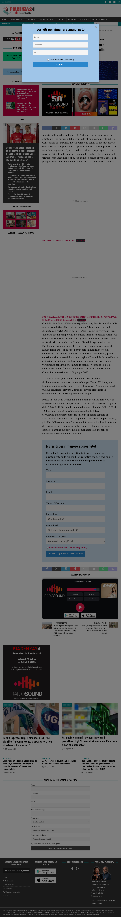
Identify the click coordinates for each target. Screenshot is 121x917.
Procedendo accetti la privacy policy (62, 60)
